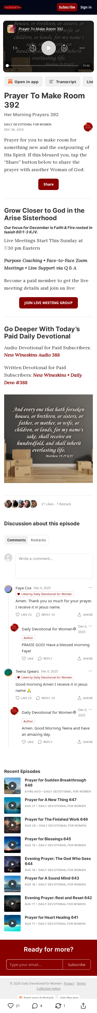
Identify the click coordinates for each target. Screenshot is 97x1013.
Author (28, 638)
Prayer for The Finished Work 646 (56, 819)
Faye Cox (24, 587)
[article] (48, 786)
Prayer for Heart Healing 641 (51, 917)
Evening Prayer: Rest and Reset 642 (58, 897)
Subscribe (67, 7)
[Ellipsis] (90, 587)
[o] (12, 786)
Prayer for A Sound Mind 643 (52, 878)
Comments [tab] (16, 540)
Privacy (69, 983)
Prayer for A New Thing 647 (51, 799)
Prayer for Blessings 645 (48, 838)
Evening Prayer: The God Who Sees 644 (58, 861)
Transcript (66, 81)
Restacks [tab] (38, 540)
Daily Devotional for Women (27, 124)
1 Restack (64, 504)
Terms (81, 983)
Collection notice (49, 988)
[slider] (43, 65)
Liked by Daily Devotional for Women (46, 594)
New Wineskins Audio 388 (32, 355)
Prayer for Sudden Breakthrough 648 (55, 783)
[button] (15, 48)
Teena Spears (27, 671)
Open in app (26, 81)
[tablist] (26, 540)
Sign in (86, 7)
